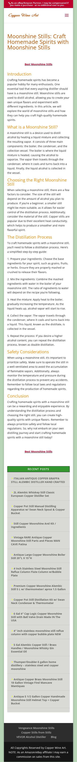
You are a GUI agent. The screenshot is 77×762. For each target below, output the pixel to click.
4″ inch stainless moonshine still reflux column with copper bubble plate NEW (37, 632)
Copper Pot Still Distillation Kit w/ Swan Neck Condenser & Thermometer (38, 601)
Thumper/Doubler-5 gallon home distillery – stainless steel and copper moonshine (34, 665)
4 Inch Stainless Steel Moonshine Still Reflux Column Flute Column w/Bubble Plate (36, 572)
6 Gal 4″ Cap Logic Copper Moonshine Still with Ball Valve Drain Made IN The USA (36, 617)
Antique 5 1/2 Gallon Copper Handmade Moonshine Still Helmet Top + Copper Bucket (38, 700)
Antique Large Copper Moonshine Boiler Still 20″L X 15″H (38, 556)
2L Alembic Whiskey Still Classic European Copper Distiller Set (33, 494)
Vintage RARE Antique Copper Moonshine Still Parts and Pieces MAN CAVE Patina (35, 541)
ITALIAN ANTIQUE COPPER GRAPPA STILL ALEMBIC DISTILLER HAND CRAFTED (38, 480)
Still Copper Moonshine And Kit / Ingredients (33, 525)
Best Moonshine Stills (38, 64)
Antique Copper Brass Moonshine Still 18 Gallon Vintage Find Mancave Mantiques (36, 682)
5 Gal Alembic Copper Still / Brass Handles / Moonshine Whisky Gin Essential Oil (33, 648)
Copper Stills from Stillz (36, 732)
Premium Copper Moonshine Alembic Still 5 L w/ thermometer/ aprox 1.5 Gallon (38, 587)
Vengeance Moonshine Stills (36, 728)
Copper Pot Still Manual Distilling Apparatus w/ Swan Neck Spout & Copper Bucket (38, 509)
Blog (53, 737)
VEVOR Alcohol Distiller (31, 737)
